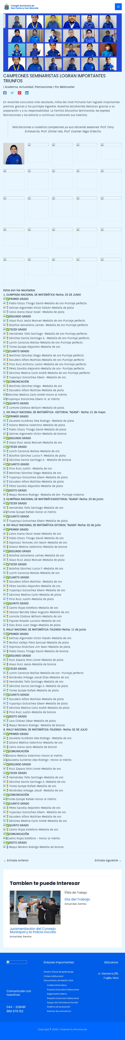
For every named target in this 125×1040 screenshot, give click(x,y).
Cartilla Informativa (57, 985)
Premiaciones (43, 87)
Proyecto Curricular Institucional (63, 998)
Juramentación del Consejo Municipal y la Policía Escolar (33, 930)
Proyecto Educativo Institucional (63, 989)
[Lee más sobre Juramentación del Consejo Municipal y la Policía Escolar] (35, 907)
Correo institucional (53, 976)
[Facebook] (5, 92)
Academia (11, 87)
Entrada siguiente (108, 860)
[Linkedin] (26, 92)
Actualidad (26, 87)
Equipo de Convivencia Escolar (62, 1002)
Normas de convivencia (59, 1011)
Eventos (27, 936)
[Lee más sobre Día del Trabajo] (76, 892)
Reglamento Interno (57, 993)
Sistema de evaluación (58, 1006)
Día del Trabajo (77, 899)
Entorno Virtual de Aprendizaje (58, 971)
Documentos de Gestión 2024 (58, 980)
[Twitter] (12, 92)
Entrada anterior (16, 860)
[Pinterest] (19, 92)
